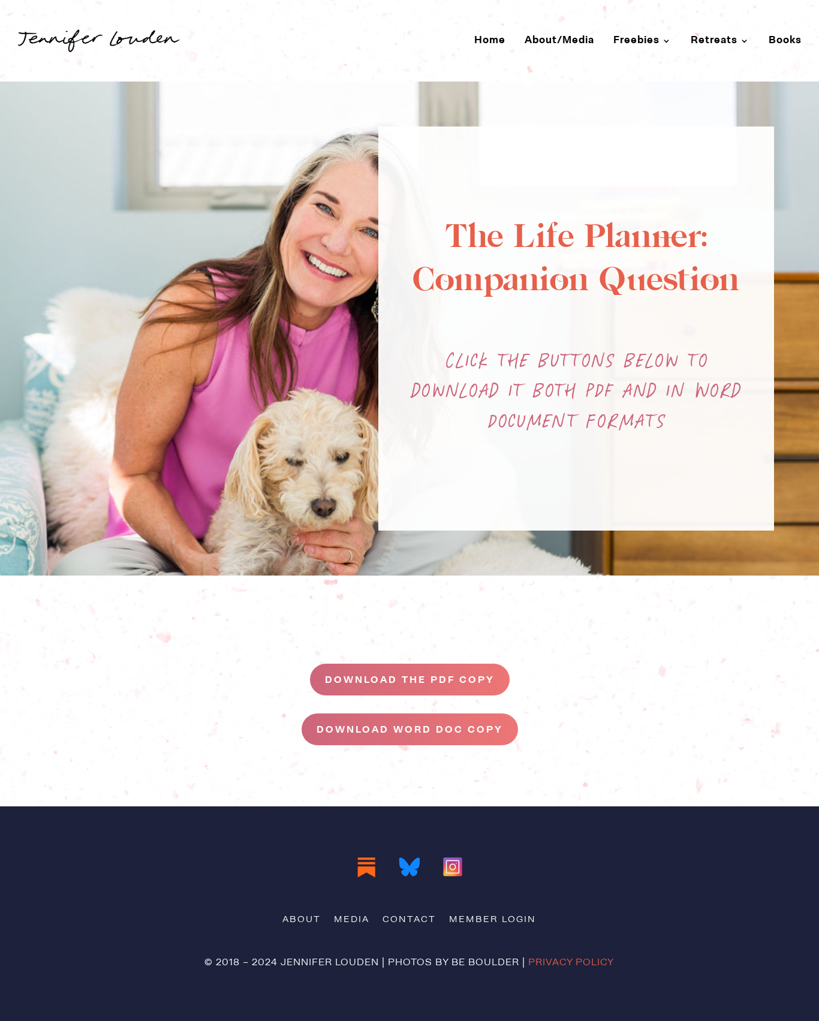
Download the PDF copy (410, 680)
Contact (409, 920)
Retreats (714, 40)
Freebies (636, 40)
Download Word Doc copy (410, 730)
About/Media (559, 40)
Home (489, 40)
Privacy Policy (571, 963)
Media (351, 920)
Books (785, 40)
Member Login (492, 920)
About (301, 920)
